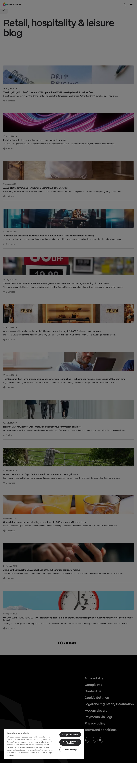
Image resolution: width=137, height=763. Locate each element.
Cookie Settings (70, 750)
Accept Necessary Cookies (70, 742)
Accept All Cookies (70, 735)
